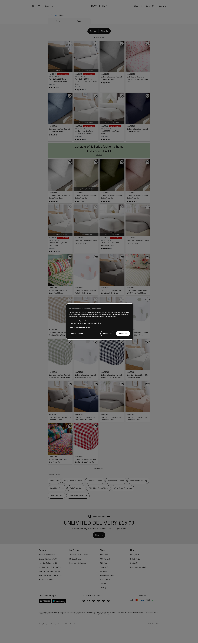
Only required (107, 334)
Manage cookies (77, 334)
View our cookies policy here (80, 328)
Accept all (123, 334)
